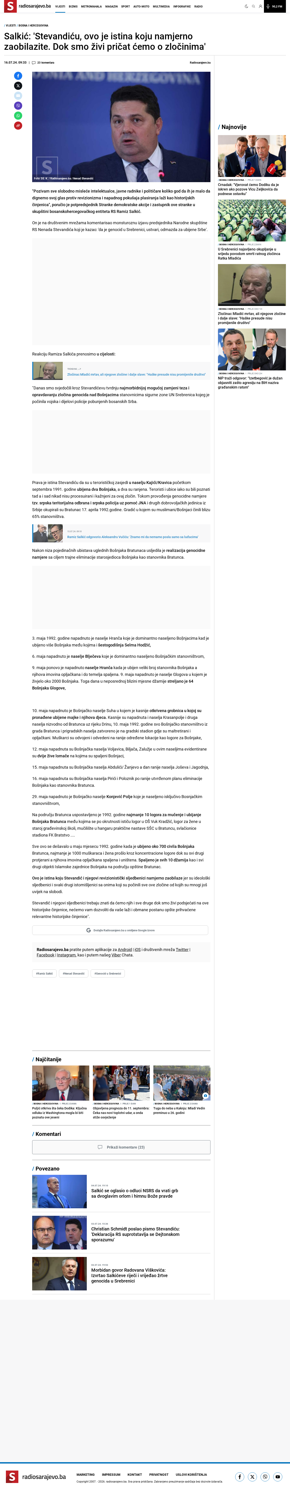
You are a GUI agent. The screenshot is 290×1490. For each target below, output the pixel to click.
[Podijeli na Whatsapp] (18, 116)
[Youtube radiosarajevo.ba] (277, 1476)
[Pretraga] (253, 6)
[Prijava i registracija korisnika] (260, 6)
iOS (138, 949)
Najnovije (234, 127)
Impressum (111, 1474)
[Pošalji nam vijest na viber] (265, 1476)
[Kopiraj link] (18, 126)
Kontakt (135, 1474)
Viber (116, 955)
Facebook (45, 955)
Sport (125, 6)
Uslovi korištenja (191, 1474)
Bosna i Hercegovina (33, 25)
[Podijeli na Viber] (18, 106)
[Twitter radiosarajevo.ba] (252, 1476)
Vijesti (60, 6)
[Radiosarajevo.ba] (36, 1477)
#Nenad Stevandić (74, 973)
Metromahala (91, 6)
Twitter (182, 949)
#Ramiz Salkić (44, 973)
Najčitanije (48, 1059)
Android (125, 949)
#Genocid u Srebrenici (107, 973)
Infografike (182, 6)
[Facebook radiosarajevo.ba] (239, 1476)
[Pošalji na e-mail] (18, 96)
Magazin (111, 6)
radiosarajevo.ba (116, 1481)
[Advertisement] (121, 291)
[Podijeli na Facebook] (18, 76)
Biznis (73, 6)
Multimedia (161, 6)
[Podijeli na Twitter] (18, 86)
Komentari (48, 1133)
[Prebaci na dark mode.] (247, 6)
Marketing (86, 1474)
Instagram (66, 955)
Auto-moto (141, 6)
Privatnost (159, 1474)
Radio (198, 6)
